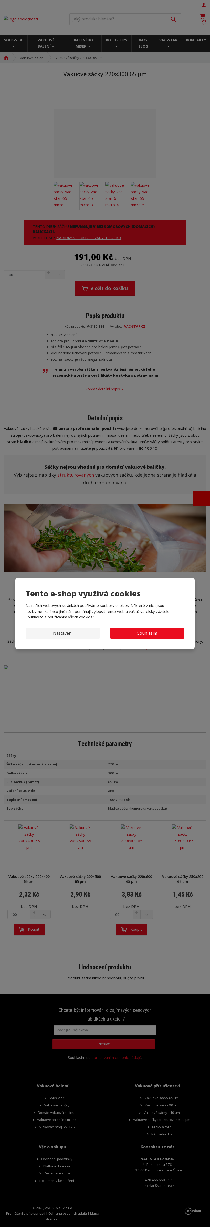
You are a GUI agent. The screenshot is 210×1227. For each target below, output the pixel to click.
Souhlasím (147, 633)
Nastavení (62, 633)
